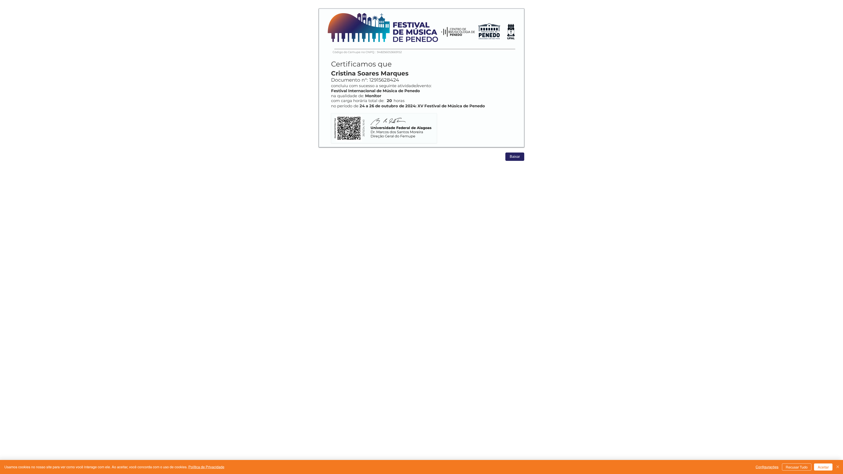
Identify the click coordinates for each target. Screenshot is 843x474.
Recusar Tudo (797, 467)
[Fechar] (837, 466)
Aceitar (823, 467)
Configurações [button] (767, 466)
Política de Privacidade (206, 466)
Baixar (515, 156)
